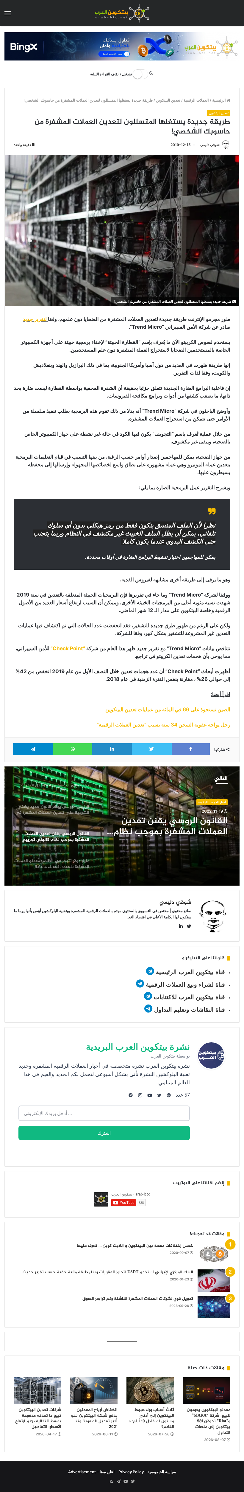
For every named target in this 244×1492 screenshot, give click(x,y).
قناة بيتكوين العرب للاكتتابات (188, 997)
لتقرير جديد (35, 319)
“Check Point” (68, 648)
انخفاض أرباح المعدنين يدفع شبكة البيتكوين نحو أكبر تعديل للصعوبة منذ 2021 (94, 1418)
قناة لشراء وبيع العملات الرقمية (185, 984)
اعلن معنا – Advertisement (91, 1471)
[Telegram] (118, 1481)
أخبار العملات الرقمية (212, 803)
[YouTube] (125, 1481)
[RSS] (111, 1481)
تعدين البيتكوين (168, 100)
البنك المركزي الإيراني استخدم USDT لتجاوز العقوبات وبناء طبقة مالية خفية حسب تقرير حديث (108, 1272)
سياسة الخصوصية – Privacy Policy (147, 1471)
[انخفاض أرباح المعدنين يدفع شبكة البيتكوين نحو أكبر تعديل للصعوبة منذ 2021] (94, 1390)
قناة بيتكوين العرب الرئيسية (190, 972)
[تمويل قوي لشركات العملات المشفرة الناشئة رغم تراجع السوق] (214, 1307)
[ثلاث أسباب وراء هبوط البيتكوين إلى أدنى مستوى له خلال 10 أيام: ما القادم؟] (150, 1390)
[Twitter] (132, 1481)
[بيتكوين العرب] (122, 13)
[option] (122, 826)
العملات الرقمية (196, 100)
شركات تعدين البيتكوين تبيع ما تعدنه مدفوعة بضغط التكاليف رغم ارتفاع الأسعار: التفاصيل (38, 1418)
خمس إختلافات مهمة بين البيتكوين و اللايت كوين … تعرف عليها (135, 1245)
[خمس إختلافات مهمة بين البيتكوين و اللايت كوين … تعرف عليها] (214, 1254)
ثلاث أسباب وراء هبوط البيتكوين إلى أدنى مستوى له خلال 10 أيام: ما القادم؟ (150, 1418)
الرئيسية (219, 100)
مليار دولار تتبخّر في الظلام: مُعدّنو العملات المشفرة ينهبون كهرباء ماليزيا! (168, 830)
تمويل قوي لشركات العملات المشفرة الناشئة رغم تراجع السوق (137, 1298)
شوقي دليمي (210, 144)
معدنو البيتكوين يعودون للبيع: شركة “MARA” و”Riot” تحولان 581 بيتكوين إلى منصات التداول (208, 1421)
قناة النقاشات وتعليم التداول (189, 1009)
